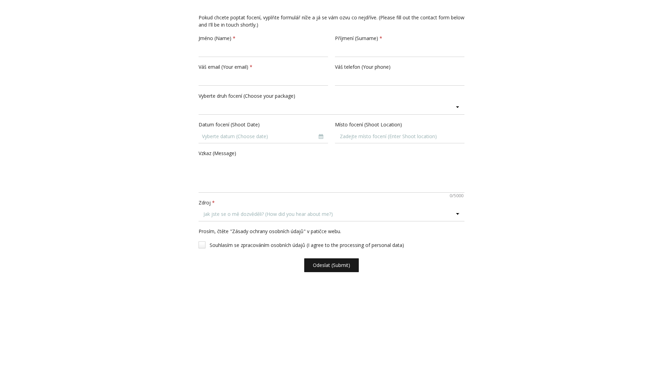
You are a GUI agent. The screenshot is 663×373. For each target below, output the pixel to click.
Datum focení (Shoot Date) (229, 124)
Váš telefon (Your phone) (363, 67)
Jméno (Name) (217, 38)
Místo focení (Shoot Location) (368, 124)
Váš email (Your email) (225, 67)
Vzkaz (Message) (217, 153)
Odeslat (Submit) (331, 265)
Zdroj (207, 202)
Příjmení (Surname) (358, 38)
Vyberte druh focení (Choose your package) (247, 96)
